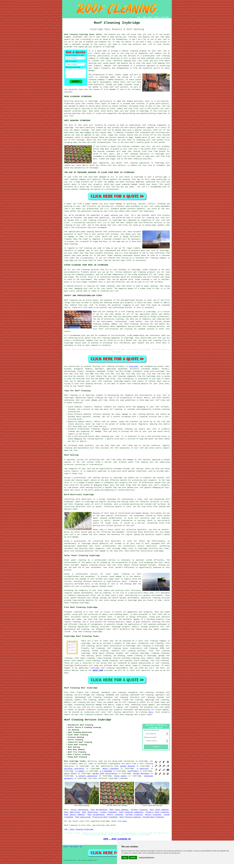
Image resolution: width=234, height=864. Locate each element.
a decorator (143, 769)
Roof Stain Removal (119, 810)
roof (150, 44)
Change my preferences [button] (146, 857)
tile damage (109, 89)
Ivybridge (133, 366)
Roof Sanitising (72, 812)
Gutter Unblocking (79, 810)
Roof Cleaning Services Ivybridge (87, 719)
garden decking (127, 766)
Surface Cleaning (139, 810)
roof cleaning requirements (114, 668)
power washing (162, 658)
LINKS (144, 17)
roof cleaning (131, 154)
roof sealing (137, 469)
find (72, 692)
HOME (138, 17)
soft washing (126, 661)
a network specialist (86, 776)
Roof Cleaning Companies (131, 812)
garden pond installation (105, 773)
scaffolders (133, 771)
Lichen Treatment (108, 812)
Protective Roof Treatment (105, 817)
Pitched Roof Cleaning (153, 817)
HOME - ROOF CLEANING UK (117, 839)
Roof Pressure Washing (130, 817)
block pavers (120, 776)
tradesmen (123, 778)
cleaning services (161, 598)
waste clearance (111, 769)
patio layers (70, 773)
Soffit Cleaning (115, 815)
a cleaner (80, 771)
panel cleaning (78, 560)
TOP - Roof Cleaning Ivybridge (78, 829)
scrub (134, 579)
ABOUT (150, 17)
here (151, 712)
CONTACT (156, 17)
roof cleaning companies (124, 376)
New (81, 846)
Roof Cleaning (74, 846)
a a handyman (106, 771)
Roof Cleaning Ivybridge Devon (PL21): (83, 34)
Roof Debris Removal (74, 815)
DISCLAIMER (165, 17)
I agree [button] (125, 857)
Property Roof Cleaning (157, 812)
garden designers (141, 773)
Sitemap (65, 846)
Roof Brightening (99, 810)
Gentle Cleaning (153, 815)
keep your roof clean (155, 400)
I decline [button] (133, 857)
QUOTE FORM (98, 670)
